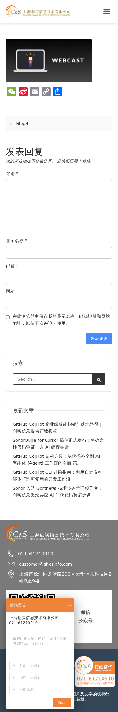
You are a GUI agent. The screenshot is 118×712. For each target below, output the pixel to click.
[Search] (98, 379)
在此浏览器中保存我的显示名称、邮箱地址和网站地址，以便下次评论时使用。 (61, 320)
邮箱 (12, 266)
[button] (106, 11)
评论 (12, 173)
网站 (10, 291)
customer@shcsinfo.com (45, 564)
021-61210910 (35, 553)
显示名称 (16, 240)
